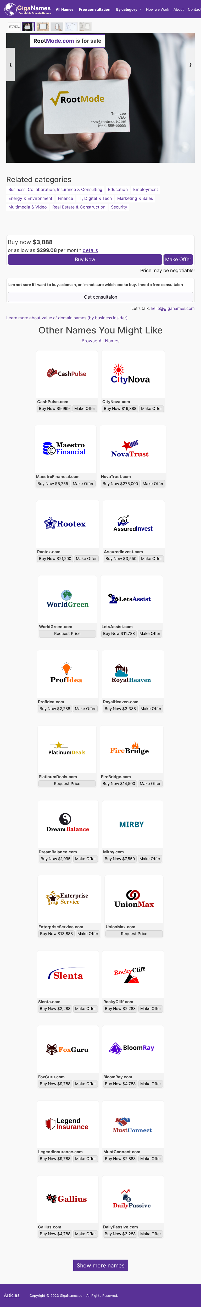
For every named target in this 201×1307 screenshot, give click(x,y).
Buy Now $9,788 (55, 1083)
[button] (128, 9)
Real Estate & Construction (78, 207)
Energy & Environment (30, 198)
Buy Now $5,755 (52, 483)
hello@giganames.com (173, 308)
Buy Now (85, 259)
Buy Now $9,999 (54, 408)
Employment (145, 189)
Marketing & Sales (135, 198)
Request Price (67, 633)
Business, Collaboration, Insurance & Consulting (55, 189)
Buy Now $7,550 (120, 858)
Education (118, 189)
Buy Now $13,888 (56, 933)
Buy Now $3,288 (120, 1233)
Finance (65, 198)
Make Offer (178, 259)
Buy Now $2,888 (120, 1158)
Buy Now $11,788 (119, 633)
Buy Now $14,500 (119, 783)
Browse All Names (101, 340)
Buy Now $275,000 (120, 483)
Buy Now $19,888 (120, 408)
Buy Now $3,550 (120, 558)
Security (119, 207)
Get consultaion (100, 297)
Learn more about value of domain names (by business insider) (67, 317)
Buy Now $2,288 (55, 708)
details (90, 250)
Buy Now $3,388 (120, 708)
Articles (12, 1295)
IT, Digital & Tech (95, 198)
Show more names (101, 1265)
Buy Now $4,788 (120, 1083)
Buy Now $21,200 (55, 558)
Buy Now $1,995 (55, 858)
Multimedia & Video (27, 207)
